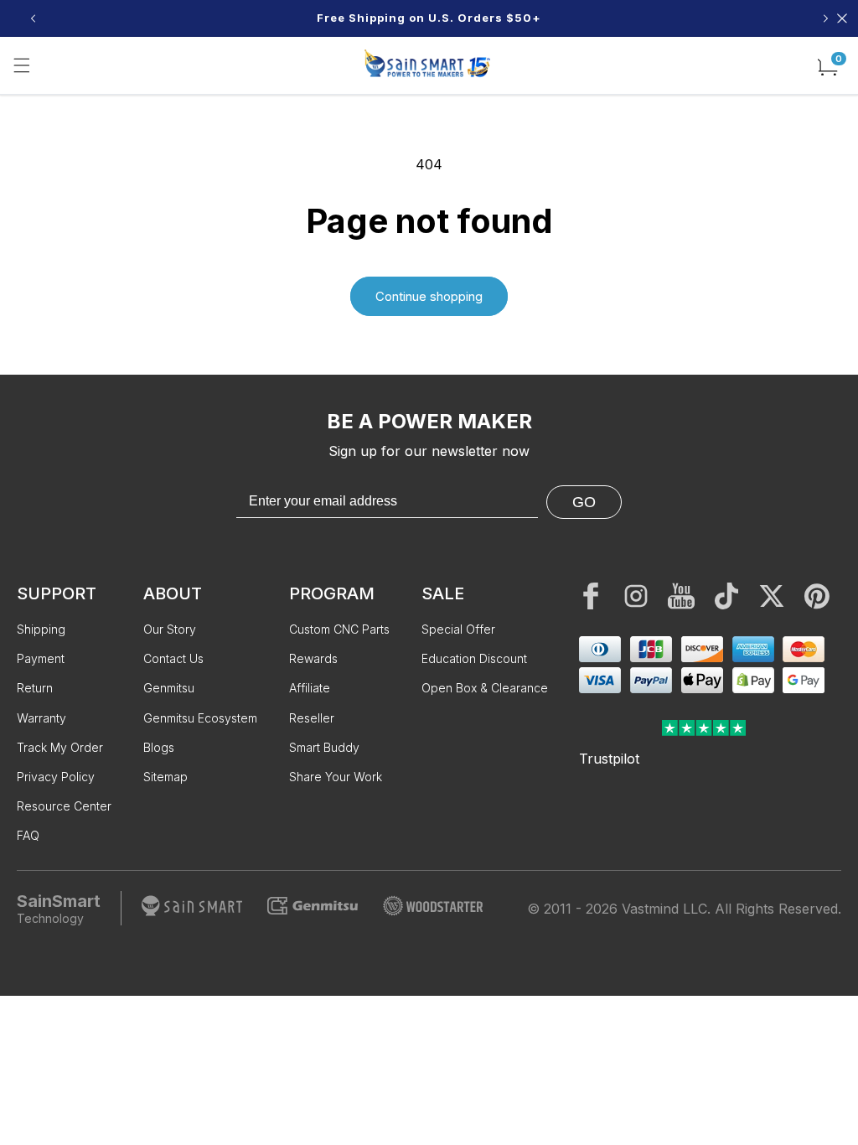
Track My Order (60, 747)
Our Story (169, 629)
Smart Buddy (324, 747)
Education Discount (474, 658)
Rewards (313, 658)
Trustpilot (609, 758)
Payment (41, 658)
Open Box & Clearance (484, 688)
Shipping (41, 629)
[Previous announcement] (32, 18)
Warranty (41, 718)
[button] (21, 65)
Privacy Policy (56, 776)
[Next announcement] (825, 18)
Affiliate (309, 688)
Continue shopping (429, 296)
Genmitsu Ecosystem (200, 718)
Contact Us (173, 658)
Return (35, 688)
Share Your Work (335, 776)
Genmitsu (168, 688)
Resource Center (64, 806)
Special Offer (458, 629)
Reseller (311, 718)
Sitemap (165, 776)
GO (584, 502)
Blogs (158, 747)
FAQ (28, 835)
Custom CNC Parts (339, 629)
